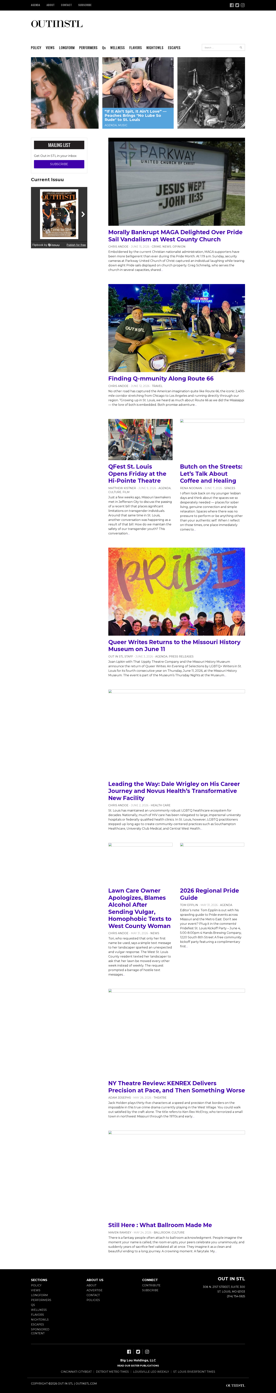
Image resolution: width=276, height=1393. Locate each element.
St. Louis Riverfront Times (194, 1371)
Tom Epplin (189, 905)
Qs (33, 1305)
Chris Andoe (118, 246)
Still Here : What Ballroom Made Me (160, 1225)
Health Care (160, 805)
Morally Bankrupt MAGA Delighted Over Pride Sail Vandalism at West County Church (175, 236)
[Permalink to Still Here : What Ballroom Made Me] (176, 1175)
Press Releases (181, 656)
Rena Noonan (191, 488)
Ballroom (162, 1232)
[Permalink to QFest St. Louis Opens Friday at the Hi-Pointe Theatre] (140, 439)
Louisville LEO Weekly (151, 1371)
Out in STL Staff (120, 656)
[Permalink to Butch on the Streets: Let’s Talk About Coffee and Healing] (212, 439)
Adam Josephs (119, 1097)
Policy (36, 47)
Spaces (229, 488)
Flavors (135, 47)
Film (126, 492)
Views (50, 47)
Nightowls (155, 47)
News (166, 246)
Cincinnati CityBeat (76, 1371)
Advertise (95, 1290)
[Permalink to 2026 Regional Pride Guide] (212, 863)
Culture (114, 492)
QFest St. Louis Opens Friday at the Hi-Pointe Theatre (137, 473)
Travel (157, 386)
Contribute (151, 1285)
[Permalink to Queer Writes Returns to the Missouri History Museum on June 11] (176, 592)
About (51, 5)
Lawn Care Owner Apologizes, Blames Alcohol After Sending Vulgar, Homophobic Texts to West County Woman (139, 908)
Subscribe (85, 5)
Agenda (35, 5)
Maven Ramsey (119, 1232)
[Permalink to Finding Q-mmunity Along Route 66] (176, 328)
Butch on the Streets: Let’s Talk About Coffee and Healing (211, 473)
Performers (88, 47)
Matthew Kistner (122, 488)
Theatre (160, 1097)
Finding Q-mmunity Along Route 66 (161, 378)
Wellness (117, 47)
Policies (93, 1300)
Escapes (174, 47)
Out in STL (57, 23)
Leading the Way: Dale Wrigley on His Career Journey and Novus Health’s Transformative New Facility (174, 791)
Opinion (179, 246)
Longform (67, 47)
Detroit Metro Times (112, 1371)
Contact (66, 5)
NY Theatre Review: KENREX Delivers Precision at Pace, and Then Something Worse (176, 1087)
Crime (156, 246)
